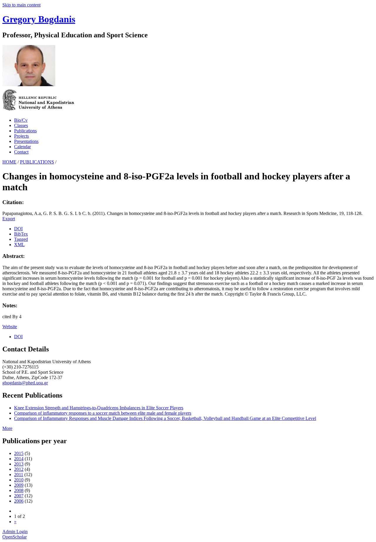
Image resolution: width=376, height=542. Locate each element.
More (7, 428)
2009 (19, 485)
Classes (21, 125)
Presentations (26, 141)
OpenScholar (14, 536)
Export (8, 218)
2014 (19, 458)
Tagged (21, 239)
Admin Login (15, 531)
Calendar (22, 146)
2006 (19, 500)
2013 (19, 463)
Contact (21, 151)
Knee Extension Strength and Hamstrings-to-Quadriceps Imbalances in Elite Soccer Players (98, 407)
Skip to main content (21, 4)
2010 (19, 479)
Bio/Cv (21, 120)
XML (19, 244)
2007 (19, 495)
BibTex (21, 233)
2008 (19, 490)
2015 (19, 453)
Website (9, 326)
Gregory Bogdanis (38, 19)
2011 (18, 474)
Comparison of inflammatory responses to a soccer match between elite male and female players (102, 413)
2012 (19, 469)
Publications (25, 130)
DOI (18, 228)
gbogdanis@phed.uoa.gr (25, 382)
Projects (21, 136)
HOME (9, 161)
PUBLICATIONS (37, 161)
